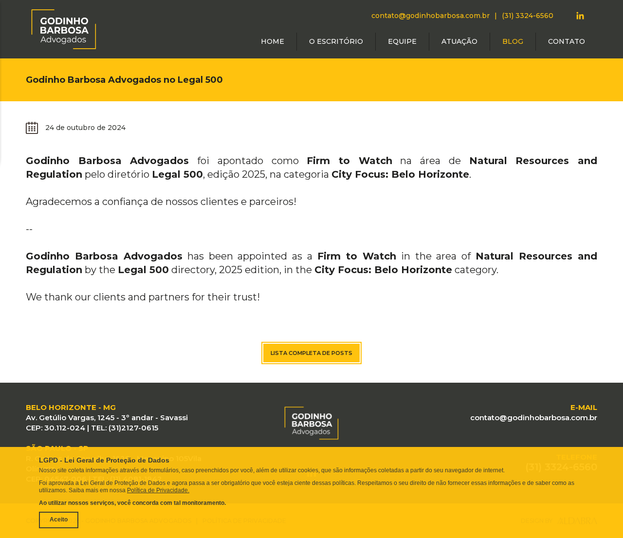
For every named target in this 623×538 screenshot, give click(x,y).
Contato (566, 41)
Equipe (402, 41)
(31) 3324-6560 (527, 15)
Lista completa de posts (311, 353)
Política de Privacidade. (158, 490)
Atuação (459, 41)
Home (272, 41)
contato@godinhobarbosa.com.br (430, 15)
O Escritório (336, 41)
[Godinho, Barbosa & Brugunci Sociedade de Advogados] (64, 29)
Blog (512, 41)
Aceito (59, 519)
